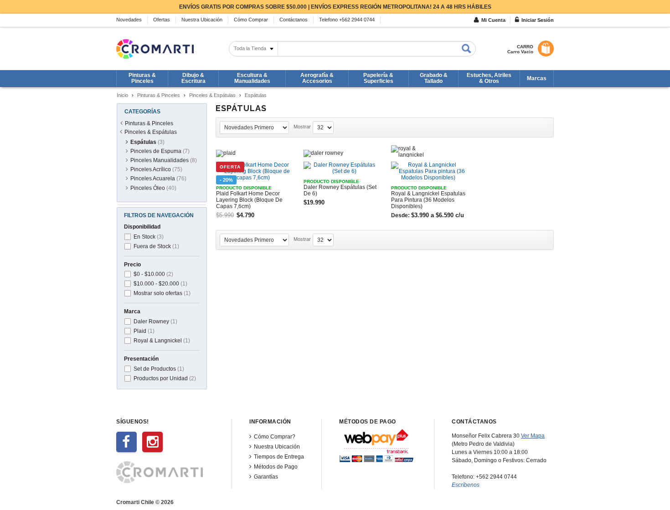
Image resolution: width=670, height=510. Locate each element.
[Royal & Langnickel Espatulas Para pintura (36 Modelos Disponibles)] (428, 171)
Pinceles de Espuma (160, 151)
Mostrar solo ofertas (162, 293)
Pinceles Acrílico (156, 169)
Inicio (122, 95)
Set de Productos (159, 369)
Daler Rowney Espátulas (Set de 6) (340, 190)
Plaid (144, 331)
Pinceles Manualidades (163, 160)
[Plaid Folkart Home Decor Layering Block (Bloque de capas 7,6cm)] (253, 171)
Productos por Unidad (165, 378)
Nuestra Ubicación (277, 447)
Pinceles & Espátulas (212, 95)
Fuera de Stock (156, 246)
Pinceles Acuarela (158, 178)
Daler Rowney (155, 321)
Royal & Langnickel (162, 340)
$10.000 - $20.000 (160, 283)
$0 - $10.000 (153, 274)
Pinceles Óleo (153, 188)
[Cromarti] (155, 49)
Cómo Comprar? (274, 437)
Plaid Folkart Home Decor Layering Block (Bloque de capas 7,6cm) (249, 199)
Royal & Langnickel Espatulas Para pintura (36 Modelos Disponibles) (428, 199)
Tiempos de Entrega (279, 457)
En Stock (149, 237)
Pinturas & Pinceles (158, 95)
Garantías (266, 477)
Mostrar (302, 126)
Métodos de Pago (276, 467)
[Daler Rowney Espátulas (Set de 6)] (341, 168)
